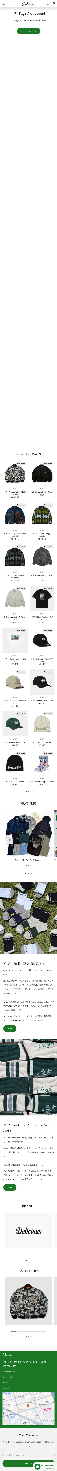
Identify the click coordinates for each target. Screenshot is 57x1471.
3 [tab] (31, 873)
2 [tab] (28, 873)
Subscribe (28, 1463)
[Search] (48, 3)
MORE (27, 792)
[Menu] (3, 3)
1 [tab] (25, 873)
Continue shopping (28, 31)
